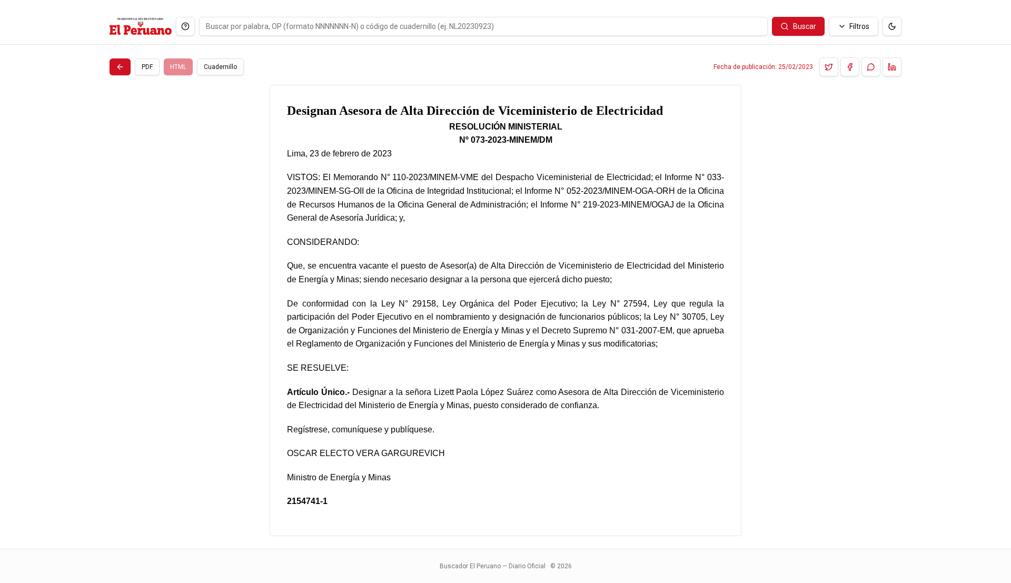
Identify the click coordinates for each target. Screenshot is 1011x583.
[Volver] (120, 66)
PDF (147, 67)
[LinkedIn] (892, 66)
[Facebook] (849, 66)
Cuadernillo (220, 67)
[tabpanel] (505, 310)
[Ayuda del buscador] (185, 26)
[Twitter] (828, 66)
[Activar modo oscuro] (892, 26)
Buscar (804, 26)
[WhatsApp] (870, 66)
